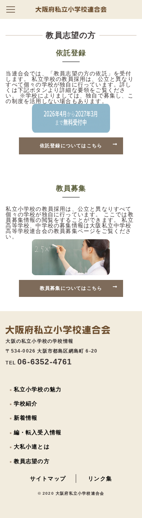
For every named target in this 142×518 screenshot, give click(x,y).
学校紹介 (26, 403)
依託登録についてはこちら (71, 145)
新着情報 (26, 418)
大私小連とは (32, 446)
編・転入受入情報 (38, 432)
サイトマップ (48, 478)
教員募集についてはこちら (71, 288)
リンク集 (100, 478)
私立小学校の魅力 (38, 389)
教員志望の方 (32, 461)
